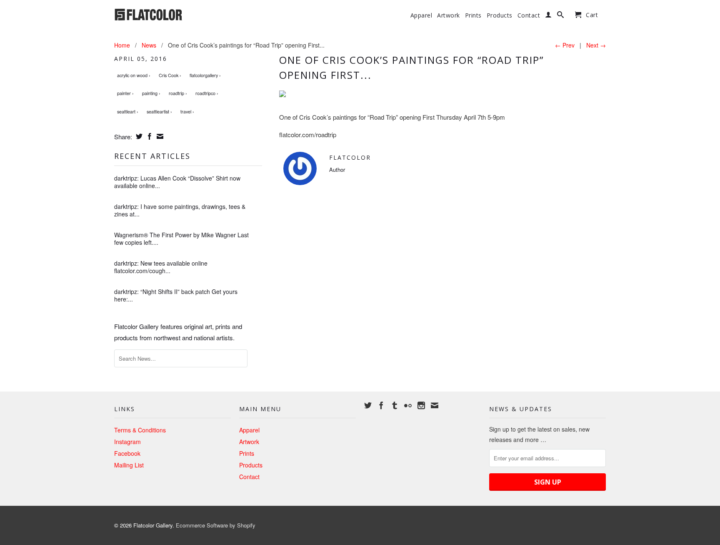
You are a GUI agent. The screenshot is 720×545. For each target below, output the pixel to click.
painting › (151, 93)
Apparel (421, 15)
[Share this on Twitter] (138, 136)
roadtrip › (178, 93)
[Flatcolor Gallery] (172, 13)
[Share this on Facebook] (148, 136)
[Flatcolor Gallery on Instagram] (421, 405)
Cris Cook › (170, 75)
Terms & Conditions (140, 430)
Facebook (127, 453)
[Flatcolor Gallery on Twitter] (368, 405)
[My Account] (548, 16)
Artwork (448, 15)
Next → (596, 45)
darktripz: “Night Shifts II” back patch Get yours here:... (176, 295)
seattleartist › (159, 111)
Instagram (127, 441)
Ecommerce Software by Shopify (215, 525)
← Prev (565, 45)
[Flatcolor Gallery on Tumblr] (394, 405)
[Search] (560, 16)
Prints (473, 15)
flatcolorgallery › (205, 75)
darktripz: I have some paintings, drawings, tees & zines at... (179, 210)
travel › (187, 111)
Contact (529, 15)
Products (499, 15)
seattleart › (127, 111)
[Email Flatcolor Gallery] (434, 405)
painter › (125, 93)
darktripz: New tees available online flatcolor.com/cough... (161, 266)
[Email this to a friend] (159, 136)
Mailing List (129, 465)
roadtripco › (206, 93)
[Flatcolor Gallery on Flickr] (408, 405)
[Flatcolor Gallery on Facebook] (381, 405)
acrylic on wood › (133, 75)
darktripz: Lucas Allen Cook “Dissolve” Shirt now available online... (177, 181)
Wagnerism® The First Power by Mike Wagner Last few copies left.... (181, 238)
